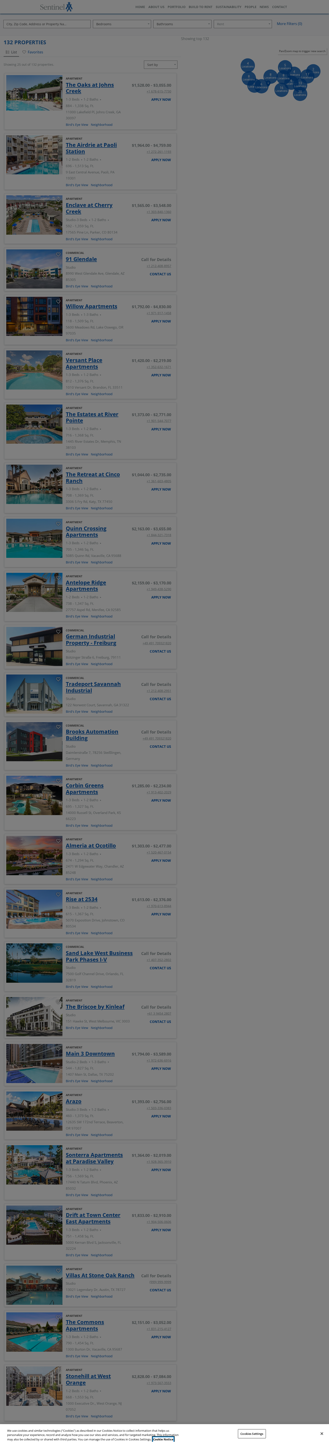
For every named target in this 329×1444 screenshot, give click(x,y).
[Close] (322, 1433)
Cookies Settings (251, 1433)
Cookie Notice (163, 1439)
